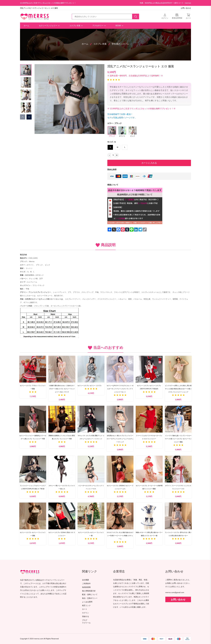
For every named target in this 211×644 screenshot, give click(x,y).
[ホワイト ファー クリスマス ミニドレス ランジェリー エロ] (178, 469)
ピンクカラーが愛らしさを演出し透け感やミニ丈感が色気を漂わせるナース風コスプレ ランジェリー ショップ (178, 389)
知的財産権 (86, 587)
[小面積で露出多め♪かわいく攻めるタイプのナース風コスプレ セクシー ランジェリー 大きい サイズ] (61, 369)
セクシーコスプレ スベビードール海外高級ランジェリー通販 (149, 487)
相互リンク (86, 605)
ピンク (132, 136)
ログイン (85, 613)
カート (84, 609)
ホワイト (122, 136)
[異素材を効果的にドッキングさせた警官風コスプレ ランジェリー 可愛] (61, 419)
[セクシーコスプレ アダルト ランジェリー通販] (32, 369)
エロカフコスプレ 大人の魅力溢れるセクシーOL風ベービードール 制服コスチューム (120, 536)
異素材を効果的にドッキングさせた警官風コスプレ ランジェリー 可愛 (62, 437)
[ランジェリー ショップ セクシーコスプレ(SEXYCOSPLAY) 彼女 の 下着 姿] (32, 469)
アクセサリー (98, 26)
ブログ (84, 620)
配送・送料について (89, 594)
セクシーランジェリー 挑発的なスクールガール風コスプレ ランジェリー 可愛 (32, 437)
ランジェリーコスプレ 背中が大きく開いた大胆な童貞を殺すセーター (178, 534)
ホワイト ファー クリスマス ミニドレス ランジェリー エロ (178, 487)
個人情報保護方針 (89, 591)
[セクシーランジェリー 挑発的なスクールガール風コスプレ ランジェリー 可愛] (32, 419)
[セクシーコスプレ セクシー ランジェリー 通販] (32, 516)
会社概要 (85, 580)
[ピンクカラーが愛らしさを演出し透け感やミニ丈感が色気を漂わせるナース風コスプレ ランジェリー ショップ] (178, 369)
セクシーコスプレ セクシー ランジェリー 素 (91, 534)
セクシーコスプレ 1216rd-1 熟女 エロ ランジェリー (61, 534)
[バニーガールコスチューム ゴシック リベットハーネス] (91, 469)
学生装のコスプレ (120, 44)
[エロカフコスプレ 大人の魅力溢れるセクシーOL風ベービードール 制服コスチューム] (120, 516)
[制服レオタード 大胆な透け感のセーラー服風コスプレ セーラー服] (149, 516)
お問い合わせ (186, 8)
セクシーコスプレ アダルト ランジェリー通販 (33, 387)
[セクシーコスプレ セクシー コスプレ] (91, 369)
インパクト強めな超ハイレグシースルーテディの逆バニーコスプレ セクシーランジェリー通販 (178, 439)
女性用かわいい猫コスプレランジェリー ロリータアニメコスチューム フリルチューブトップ (120, 439)
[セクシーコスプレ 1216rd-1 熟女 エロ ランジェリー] (61, 516)
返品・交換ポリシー (89, 598)
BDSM (118, 26)
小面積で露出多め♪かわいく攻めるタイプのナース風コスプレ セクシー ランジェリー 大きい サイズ (62, 389)
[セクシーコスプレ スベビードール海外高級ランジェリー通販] (149, 469)
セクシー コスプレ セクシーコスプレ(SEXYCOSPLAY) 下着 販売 (149, 387)
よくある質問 (87, 602)
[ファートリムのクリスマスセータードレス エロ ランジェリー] (149, 419)
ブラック (112, 136)
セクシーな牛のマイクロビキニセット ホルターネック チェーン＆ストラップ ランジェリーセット (120, 389)
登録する (85, 616)
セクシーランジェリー (48, 26)
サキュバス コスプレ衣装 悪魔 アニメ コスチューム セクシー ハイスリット (91, 437)
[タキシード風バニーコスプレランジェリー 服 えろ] (61, 469)
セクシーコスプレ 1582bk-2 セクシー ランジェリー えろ (120, 487)
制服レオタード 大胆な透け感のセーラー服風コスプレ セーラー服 (149, 534)
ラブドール (86, 623)
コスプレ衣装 (75, 26)
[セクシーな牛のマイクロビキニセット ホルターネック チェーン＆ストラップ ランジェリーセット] (120, 369)
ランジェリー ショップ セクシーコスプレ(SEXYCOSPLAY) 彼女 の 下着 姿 (33, 487)
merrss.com (38, 639)
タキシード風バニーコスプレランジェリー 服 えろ (62, 487)
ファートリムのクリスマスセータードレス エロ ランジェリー (149, 437)
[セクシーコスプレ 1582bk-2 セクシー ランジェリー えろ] (120, 469)
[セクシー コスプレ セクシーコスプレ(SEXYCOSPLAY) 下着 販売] (149, 369)
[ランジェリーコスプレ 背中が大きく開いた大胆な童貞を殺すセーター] (178, 516)
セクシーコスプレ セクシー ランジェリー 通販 (33, 534)
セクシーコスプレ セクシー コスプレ (90, 385)
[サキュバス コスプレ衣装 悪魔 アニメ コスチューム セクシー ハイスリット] (91, 419)
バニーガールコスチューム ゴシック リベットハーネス (91, 487)
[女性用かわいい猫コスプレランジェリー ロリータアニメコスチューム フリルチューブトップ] (120, 419)
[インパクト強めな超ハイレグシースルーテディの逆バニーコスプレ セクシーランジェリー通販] (178, 419)
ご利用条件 (86, 583)
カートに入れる (149, 163)
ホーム (26, 26)
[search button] (135, 16)
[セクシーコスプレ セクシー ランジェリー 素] (91, 516)
